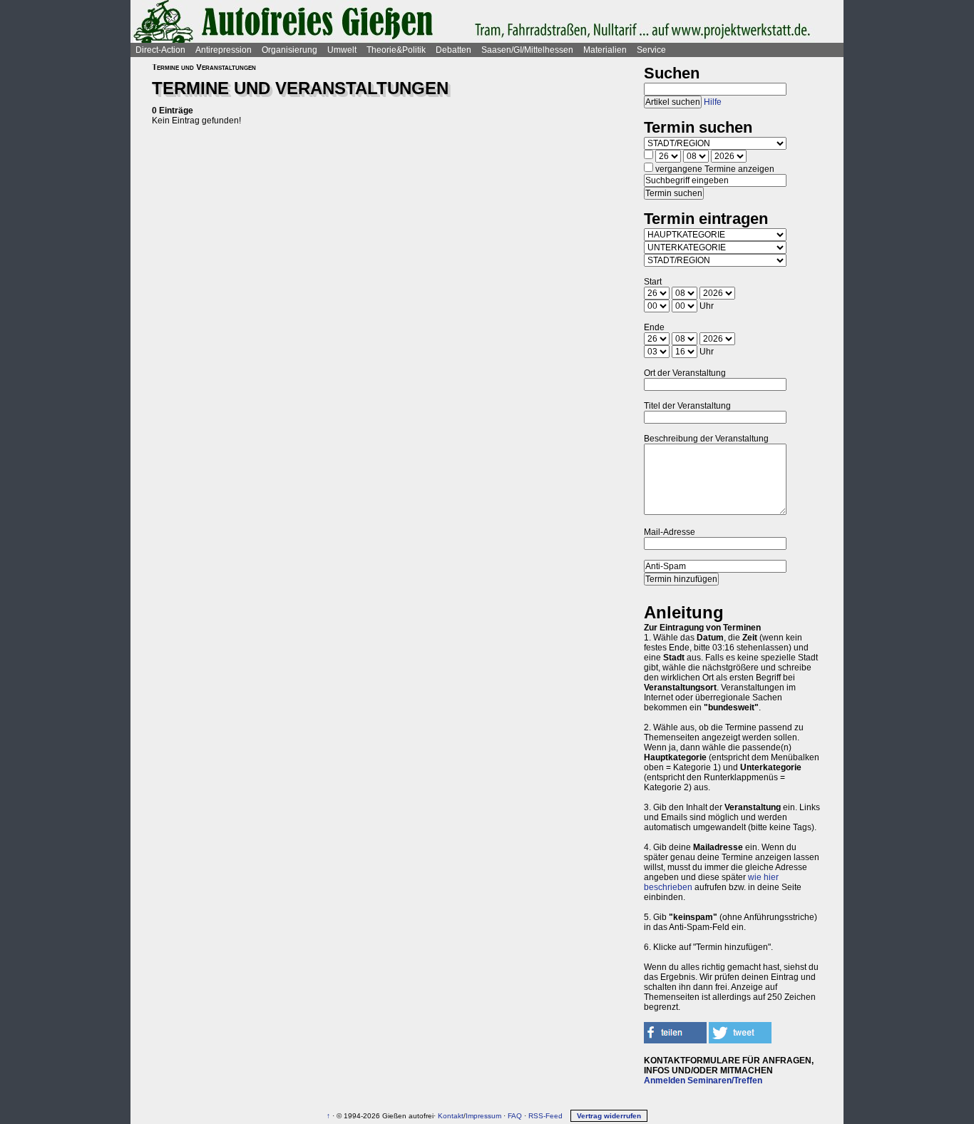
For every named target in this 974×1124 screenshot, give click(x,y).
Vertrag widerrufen (609, 1116)
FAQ (515, 1116)
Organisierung (289, 50)
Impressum (483, 1116)
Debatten (453, 50)
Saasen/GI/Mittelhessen (527, 50)
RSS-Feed (545, 1116)
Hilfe (713, 102)
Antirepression (223, 50)
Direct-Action (160, 50)
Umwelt (342, 50)
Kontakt (450, 1116)
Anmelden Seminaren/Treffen (703, 1080)
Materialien (605, 50)
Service (651, 50)
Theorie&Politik (396, 50)
